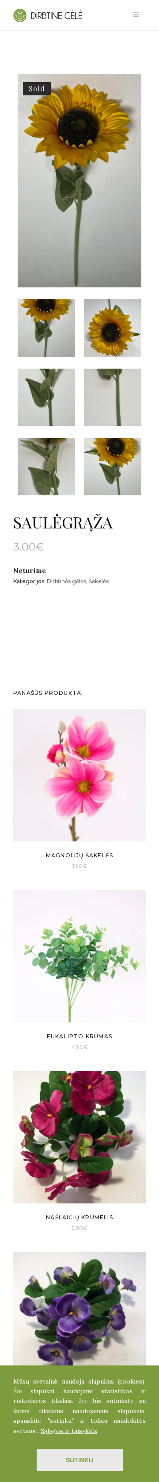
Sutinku (79, 1459)
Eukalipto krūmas (79, 1036)
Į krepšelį (67, 865)
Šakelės (99, 581)
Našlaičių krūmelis (79, 1217)
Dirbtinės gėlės (66, 581)
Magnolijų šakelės (79, 855)
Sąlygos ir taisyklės (69, 1431)
